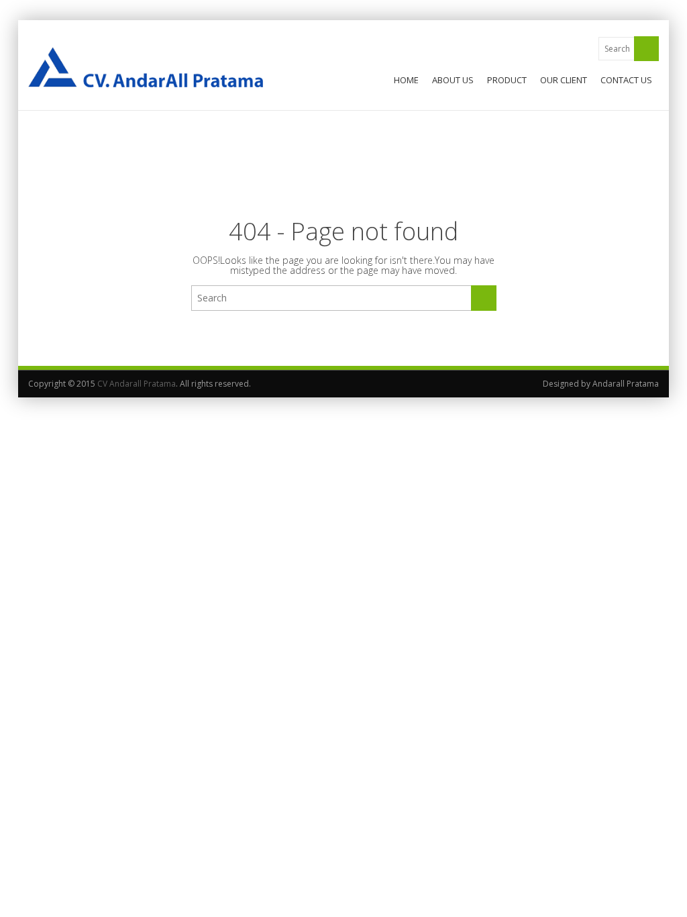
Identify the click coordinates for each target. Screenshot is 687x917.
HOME (406, 80)
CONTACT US (626, 80)
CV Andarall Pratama (136, 383)
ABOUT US (453, 80)
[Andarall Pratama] (145, 67)
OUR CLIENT (563, 80)
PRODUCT (507, 80)
